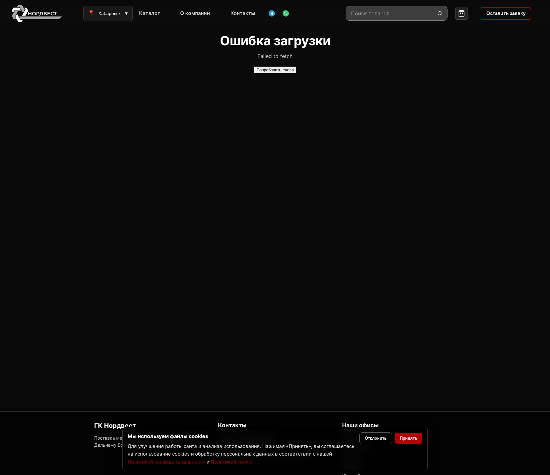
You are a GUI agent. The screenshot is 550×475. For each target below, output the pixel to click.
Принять (408, 438)
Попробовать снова (275, 70)
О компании (195, 13)
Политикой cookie (231, 462)
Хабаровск (108, 13)
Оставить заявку (506, 13)
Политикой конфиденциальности (166, 462)
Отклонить (376, 438)
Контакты (242, 13)
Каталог (149, 13)
